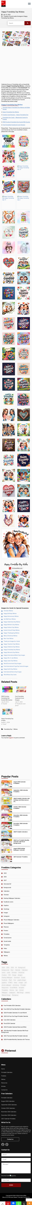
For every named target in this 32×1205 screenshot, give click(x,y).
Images (6, 912)
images (21, 982)
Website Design (6, 995)
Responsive (5, 987)
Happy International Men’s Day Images (14, 655)
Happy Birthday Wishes (10, 613)
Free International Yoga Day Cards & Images (16, 666)
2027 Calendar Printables (8, 1118)
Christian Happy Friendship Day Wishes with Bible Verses (16, 108)
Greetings (6, 909)
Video (5, 948)
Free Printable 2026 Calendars (12, 1005)
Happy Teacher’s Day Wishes (12, 644)
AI (16, 967)
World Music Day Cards (10, 674)
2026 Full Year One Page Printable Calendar (16, 1016)
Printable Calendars (6, 1072)
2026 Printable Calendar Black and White (15, 1027)
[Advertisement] (16, 67)
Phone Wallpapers (9, 923)
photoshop (16, 985)
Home (3, 1069)
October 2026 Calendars (8, 1108)
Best (12, 970)
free (15, 980)
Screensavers (7, 937)
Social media (13, 16)
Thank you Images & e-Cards (12, 641)
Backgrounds (7, 887)
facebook (4, 980)
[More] (29, 1203)
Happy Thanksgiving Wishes (11, 633)
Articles (3, 1086)
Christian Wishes (8, 610)
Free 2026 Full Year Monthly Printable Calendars (17, 1009)
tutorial (21, 990)
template (21, 987)
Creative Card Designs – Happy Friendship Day (15, 115)
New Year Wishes (8, 638)
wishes (16, 729)
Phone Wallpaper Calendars (11, 920)
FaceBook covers (8, 902)
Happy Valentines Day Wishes (12, 622)
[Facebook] (13, 1203)
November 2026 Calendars (8, 1111)
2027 (5, 880)
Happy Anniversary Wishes (11, 616)
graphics (4, 982)
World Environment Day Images (12, 663)
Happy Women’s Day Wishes (11, 652)
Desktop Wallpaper (7, 977)
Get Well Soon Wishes (10, 619)
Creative (4, 975)
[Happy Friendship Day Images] (7, 711)
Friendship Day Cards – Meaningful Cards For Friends (15, 118)
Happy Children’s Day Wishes (12, 647)
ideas (15, 982)
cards (8, 972)
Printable (23, 985)
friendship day (8, 729)
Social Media (13, 987)
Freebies (6, 16)
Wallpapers (7, 952)
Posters (6, 930)
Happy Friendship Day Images (7, 719)
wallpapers (12, 992)
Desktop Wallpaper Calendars (12, 898)
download (17, 977)
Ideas (15, 1197)
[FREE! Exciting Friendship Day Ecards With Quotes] (7, 689)
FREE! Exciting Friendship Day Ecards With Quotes (16, 122)
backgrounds (5, 970)
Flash (10, 980)
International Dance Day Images (13, 672)
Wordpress (15, 995)
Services (10, 1197)
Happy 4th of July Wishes (11, 658)
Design (14, 975)
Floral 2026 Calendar (9, 1023)
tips (17, 990)
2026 (5, 876)
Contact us (10, 1139)
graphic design (22, 980)
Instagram (20, 16)
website (27, 992)
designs (20, 975)
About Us (5, 1197)
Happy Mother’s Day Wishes (11, 624)
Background (21, 967)
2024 (3, 967)
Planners (6, 927)
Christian (6, 894)
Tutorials (20, 1197)
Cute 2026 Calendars (9, 1020)
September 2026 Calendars (9, 1104)
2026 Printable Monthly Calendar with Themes (17, 1039)
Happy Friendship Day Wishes (12, 105)
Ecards (23, 977)
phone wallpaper (6, 985)
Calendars (6, 891)
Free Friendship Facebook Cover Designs (14, 125)
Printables (6, 934)
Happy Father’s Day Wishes (11, 627)
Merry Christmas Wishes (10, 635)
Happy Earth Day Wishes (10, 669)
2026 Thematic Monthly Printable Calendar (16, 1036)
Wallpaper (4, 992)
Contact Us (4, 1090)
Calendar (17, 970)
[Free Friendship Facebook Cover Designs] (21, 689)
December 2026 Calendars (8, 1115)
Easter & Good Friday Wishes (12, 630)
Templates (7, 945)
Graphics (6, 905)
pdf (26, 982)
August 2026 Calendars (7, 1101)
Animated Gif (7, 884)
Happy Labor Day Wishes (10, 660)
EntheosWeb (22, 1195)
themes (12, 990)
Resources (4, 1083)
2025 (5, 873)
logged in (11, 737)
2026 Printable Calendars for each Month (15, 1012)
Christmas (21, 972)
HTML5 (10, 982)
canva (3, 972)
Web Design (20, 992)
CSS (9, 975)
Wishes (6, 955)
